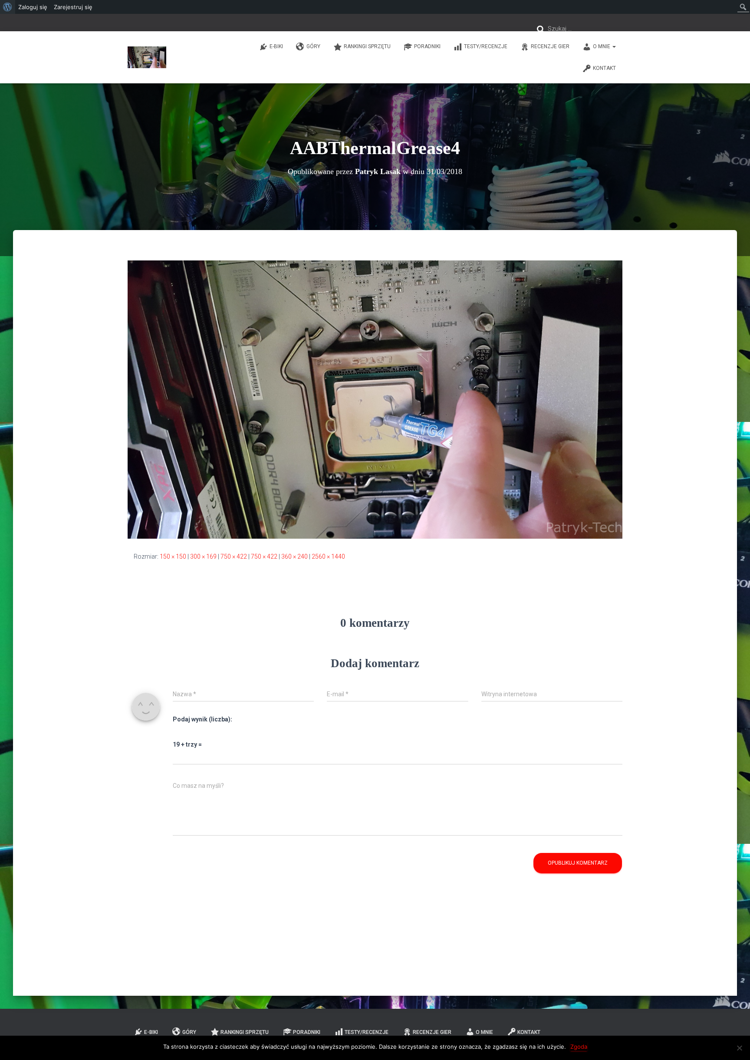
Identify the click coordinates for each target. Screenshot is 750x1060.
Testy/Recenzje (485, 46)
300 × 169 (203, 556)
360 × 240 (294, 556)
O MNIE (602, 46)
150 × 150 (173, 556)
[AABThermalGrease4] (375, 398)
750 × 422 (233, 556)
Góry (313, 46)
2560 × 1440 (328, 556)
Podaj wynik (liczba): (202, 719)
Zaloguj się (32, 6)
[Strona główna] (147, 57)
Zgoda (578, 1046)
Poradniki (427, 46)
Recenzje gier (550, 46)
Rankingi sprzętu (367, 46)
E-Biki (276, 46)
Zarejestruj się (73, 6)
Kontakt (604, 68)
